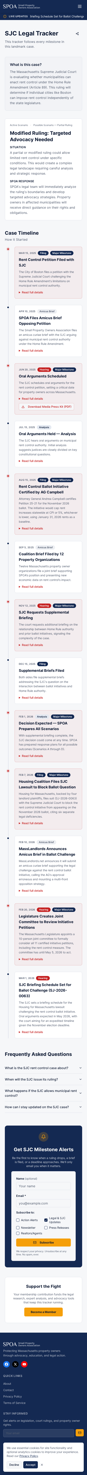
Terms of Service (14, 1403)
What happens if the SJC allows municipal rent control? (41, 1093)
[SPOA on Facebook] (6, 1364)
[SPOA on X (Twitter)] (15, 1364)
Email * (21, 1195)
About (7, 1383)
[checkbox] (17, 1220)
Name (26, 1178)
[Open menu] (80, 6)
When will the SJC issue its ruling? (31, 1079)
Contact (8, 1390)
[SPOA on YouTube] (24, 1364)
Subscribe (47, 1242)
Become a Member (43, 1312)
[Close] (41, 1464)
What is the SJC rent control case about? (36, 1068)
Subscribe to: (25, 1212)
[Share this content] (77, 34)
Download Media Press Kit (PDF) (49, 406)
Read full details (32, 292)
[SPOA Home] (21, 6)
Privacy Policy (12, 1396)
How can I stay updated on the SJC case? (37, 1107)
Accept (30, 1464)
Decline (14, 1464)
